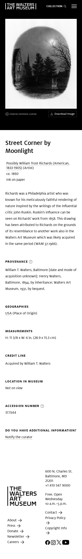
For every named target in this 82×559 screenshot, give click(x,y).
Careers (13, 542)
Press (11, 525)
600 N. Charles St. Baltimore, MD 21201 (58, 476)
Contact (51, 512)
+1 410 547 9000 (57, 485)
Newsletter (16, 536)
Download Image (64, 114)
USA (8, 313)
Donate (13, 531)
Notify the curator (18, 437)
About (12, 520)
